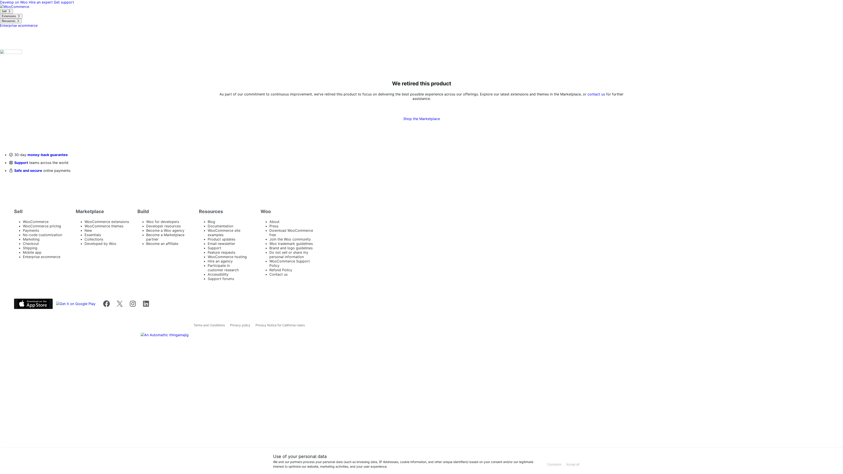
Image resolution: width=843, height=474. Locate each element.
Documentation (220, 226)
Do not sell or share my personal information (288, 254)
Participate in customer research (223, 267)
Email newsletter (221, 243)
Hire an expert (41, 2)
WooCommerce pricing (42, 226)
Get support (64, 2)
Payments (31, 230)
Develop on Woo (14, 2)
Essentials (93, 235)
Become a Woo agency (165, 230)
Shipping (30, 248)
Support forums (221, 278)
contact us (596, 94)
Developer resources (163, 226)
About (274, 221)
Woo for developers (162, 221)
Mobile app (32, 252)
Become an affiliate (162, 243)
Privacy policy (240, 325)
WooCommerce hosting (227, 257)
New (88, 230)
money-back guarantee (47, 155)
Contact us (278, 274)
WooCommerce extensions (107, 221)
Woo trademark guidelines (291, 243)
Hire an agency (220, 261)
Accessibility (218, 274)
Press (273, 226)
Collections (94, 239)
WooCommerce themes (104, 226)
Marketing (31, 239)
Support (21, 162)
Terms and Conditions (209, 325)
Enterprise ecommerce (41, 257)
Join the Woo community (290, 239)
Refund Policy (280, 270)
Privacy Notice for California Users (280, 325)
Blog (211, 221)
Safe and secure (28, 170)
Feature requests (221, 252)
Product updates (221, 239)
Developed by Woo (100, 243)
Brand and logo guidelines (291, 248)
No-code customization (42, 235)
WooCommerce (36, 221)
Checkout (31, 243)
